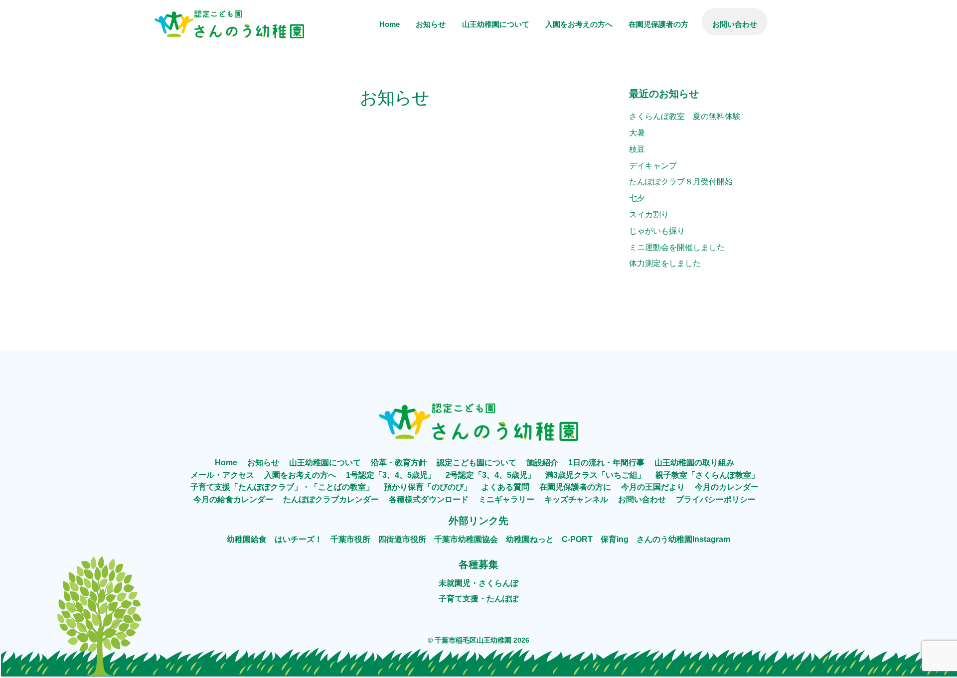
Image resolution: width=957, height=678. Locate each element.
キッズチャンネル (576, 499)
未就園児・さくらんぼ (478, 583)
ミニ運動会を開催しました (677, 247)
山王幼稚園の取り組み (694, 462)
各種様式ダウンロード (429, 499)
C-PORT (577, 539)
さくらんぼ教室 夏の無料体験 (685, 116)
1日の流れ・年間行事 (606, 462)
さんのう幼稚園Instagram (683, 539)
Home (389, 24)
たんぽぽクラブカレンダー (331, 499)
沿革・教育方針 (399, 462)
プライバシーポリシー (716, 499)
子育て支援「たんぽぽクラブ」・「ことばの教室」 (282, 487)
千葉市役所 (350, 539)
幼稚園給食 (247, 539)
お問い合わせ (734, 24)
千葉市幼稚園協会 (466, 539)
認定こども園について (476, 462)
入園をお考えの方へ (579, 24)
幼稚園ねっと (530, 539)
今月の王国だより (653, 487)
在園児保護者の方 (658, 24)
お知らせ (431, 24)
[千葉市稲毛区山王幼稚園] (229, 32)
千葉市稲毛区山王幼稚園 (473, 640)
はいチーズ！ (298, 539)
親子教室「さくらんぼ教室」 (707, 475)
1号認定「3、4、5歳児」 (391, 475)
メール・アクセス (222, 475)
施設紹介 (542, 462)
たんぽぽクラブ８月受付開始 (681, 181)
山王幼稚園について (495, 24)
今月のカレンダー (727, 487)
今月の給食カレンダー (233, 499)
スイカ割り (649, 214)
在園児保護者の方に (575, 487)
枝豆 (637, 149)
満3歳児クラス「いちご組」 (595, 475)
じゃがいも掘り (657, 231)
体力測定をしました (665, 263)
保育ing (615, 539)
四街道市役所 (402, 539)
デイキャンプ (653, 165)
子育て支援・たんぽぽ (478, 598)
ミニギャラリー (506, 499)
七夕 (637, 198)
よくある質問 (505, 487)
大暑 (637, 133)
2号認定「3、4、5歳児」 (490, 475)
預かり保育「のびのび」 (428, 487)
